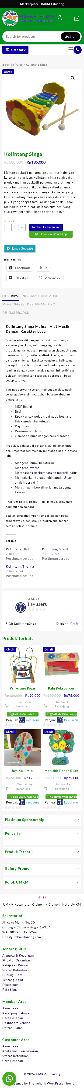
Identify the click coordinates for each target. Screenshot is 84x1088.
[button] (73, 78)
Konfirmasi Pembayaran (20, 1051)
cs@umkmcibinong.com (24, 937)
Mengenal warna (27, 468)
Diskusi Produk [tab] (15, 313)
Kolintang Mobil (55, 549)
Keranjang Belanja (15, 1013)
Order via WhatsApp (53, 234)
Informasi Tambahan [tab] (40, 296)
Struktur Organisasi (17, 960)
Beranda (8, 64)
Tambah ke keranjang (46, 227)
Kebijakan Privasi (15, 965)
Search (71, 36)
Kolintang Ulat (17, 549)
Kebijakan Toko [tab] (41, 304)
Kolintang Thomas (20, 566)
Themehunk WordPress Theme (51, 1083)
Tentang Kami (12, 980)
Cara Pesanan (12, 1018)
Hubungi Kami (12, 975)
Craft (20, 64)
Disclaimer (10, 985)
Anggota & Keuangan (18, 955)
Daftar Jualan (12, 1028)
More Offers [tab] (13, 304)
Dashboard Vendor (16, 1023)
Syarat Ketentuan (15, 970)
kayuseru (38, 604)
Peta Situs (10, 989)
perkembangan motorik (51, 473)
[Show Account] (59, 18)
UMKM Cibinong (48, 1074)
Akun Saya (10, 1008)
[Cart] (77, 18)
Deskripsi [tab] (10, 296)
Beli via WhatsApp (25, 714)
